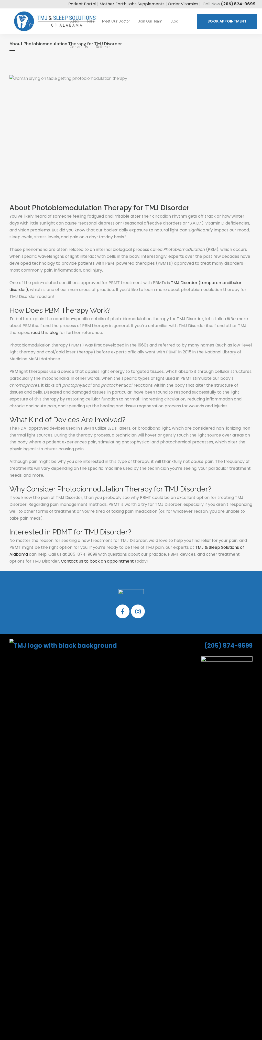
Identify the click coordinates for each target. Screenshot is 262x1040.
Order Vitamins (183, 4)
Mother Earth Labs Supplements (132, 4)
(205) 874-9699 (238, 4)
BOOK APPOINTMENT (227, 21)
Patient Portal (82, 4)
